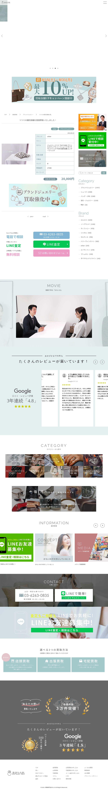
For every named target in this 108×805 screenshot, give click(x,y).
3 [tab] (55, 68)
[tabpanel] (54, 36)
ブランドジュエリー (66, 129)
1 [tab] (50, 68)
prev (31, 216)
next (44, 216)
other (54, 129)
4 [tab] (58, 68)
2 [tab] (53, 68)
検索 (103, 173)
